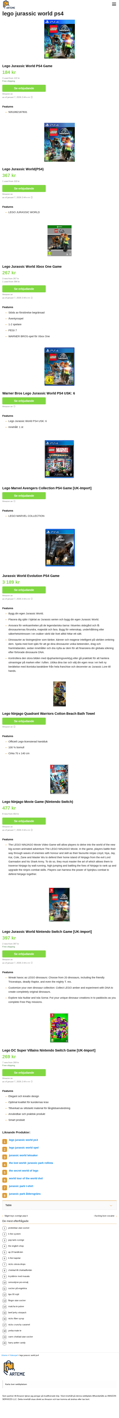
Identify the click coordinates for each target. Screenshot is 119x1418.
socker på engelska (17, 1288)
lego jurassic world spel (24, 1147)
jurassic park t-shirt (21, 1186)
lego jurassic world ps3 (23, 1139)
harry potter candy (17, 1342)
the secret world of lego (23, 1170)
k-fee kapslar (14, 1258)
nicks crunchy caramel (19, 1324)
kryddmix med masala (18, 1276)
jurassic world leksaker (23, 1155)
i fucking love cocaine (104, 1216)
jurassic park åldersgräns (25, 1193)
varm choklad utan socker (20, 1336)
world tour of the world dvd (26, 1178)
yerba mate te (14, 1330)
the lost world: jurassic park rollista (31, 1162)
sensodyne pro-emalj (18, 1282)
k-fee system (14, 1234)
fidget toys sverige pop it (16, 1216)
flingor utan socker (17, 1300)
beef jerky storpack (17, 1312)
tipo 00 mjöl (13, 1294)
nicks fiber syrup (16, 1318)
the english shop (16, 1246)
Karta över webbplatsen (16, 1384)
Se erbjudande (24, 88)
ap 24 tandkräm (15, 1252)
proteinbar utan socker (18, 1228)
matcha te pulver (16, 1306)
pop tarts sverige (16, 1240)
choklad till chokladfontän (20, 1270)
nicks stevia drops (17, 1264)
